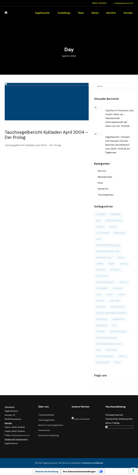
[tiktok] (98, 384)
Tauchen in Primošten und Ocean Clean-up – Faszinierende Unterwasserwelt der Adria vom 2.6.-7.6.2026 (119, 118)
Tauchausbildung (46, 415)
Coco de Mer (102, 233)
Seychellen (101, 319)
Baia (98, 220)
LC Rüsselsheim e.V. (105, 282)
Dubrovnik (119, 233)
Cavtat (112, 227)
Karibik (99, 264)
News (100, 182)
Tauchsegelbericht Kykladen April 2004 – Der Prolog (46, 134)
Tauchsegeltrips (106, 194)
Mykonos (117, 288)
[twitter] (126, 384)
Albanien (100, 214)
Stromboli (101, 325)
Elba (98, 239)
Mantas (123, 282)
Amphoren (115, 214)
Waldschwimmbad (104, 356)
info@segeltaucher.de (123, 3)
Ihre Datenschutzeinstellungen (79, 471)
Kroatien (100, 270)
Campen (100, 227)
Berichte (111, 12)
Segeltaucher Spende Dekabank (111, 313)
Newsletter (103, 188)
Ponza (121, 295)
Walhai (122, 356)
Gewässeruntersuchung (108, 245)
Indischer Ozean (104, 258)
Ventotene (111, 350)
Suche (130, 86)
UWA (98, 350)
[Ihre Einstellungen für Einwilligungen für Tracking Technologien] (133, 470)
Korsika (124, 264)
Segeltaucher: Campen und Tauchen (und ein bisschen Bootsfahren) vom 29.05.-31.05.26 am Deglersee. (117, 144)
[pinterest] (117, 384)
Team (81, 12)
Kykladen (115, 270)
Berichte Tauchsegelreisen (50, 425)
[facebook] (108, 384)
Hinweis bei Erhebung (46, 471)
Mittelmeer (101, 288)
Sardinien (100, 307)
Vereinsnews (44, 430)
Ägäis (117, 362)
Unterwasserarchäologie (108, 344)
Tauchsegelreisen (46, 420)
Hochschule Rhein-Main (107, 251)
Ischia (120, 258)
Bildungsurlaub (105, 176)
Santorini (114, 301)
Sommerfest (118, 319)
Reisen (95, 12)
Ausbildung (64, 12)
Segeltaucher (42, 12)
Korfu (111, 264)
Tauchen (100, 332)
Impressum (10, 407)
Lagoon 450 (102, 276)
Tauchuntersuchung (106, 338)
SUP (114, 325)
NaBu (98, 295)
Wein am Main (102, 362)
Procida (100, 301)
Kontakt (128, 12)
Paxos (110, 295)
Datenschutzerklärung (48, 435)
